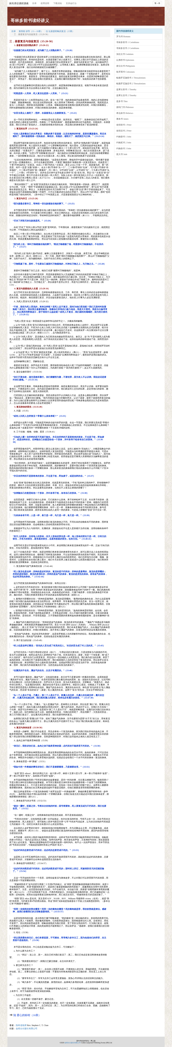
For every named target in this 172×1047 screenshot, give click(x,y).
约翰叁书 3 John (123, 148)
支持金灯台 (71, 3)
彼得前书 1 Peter (123, 125)
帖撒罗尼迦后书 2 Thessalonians (131, 83)
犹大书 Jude (121, 154)
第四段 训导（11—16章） (31, 31)
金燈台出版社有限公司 (26, 1028)
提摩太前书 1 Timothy (126, 89)
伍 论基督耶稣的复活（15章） (60, 31)
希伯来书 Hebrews (124, 113)
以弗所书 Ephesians (125, 60)
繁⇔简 (157, 3)
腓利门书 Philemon (125, 107)
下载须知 (57, 3)
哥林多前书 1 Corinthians (127, 42)
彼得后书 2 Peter (123, 131)
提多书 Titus (122, 101)
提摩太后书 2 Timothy (126, 95)
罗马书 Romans (123, 36)
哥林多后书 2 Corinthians (127, 48)
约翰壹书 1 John (123, 136)
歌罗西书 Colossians (125, 72)
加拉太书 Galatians (124, 54)
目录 (34, 3)
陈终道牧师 (32, 1025)
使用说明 (45, 3)
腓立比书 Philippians (125, 66)
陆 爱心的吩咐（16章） (27, 1015)
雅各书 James (122, 119)
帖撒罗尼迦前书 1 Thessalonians (131, 78)
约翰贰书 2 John (123, 142)
